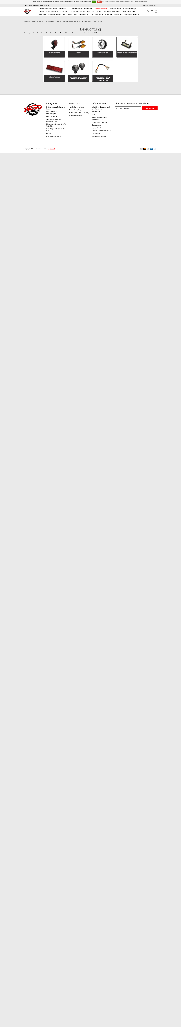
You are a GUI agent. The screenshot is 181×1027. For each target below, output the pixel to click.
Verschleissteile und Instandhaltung (53, 120)
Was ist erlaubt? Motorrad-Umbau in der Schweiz (55, 14)
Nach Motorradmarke (53, 136)
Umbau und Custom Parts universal (126, 14)
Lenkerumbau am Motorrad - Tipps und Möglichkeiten (93, 14)
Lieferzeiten (96, 133)
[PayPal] (155, 149)
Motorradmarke (37, 21)
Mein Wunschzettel (75, 116)
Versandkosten (97, 128)
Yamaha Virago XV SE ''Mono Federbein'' (77, 21)
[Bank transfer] (141, 149)
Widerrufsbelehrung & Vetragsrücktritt (99, 118)
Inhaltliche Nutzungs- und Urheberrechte (101, 108)
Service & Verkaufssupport (101, 131)
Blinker (99, 11)
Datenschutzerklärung (99, 122)
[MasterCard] (144, 149)
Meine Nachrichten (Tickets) (79, 113)
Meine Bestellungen (76, 110)
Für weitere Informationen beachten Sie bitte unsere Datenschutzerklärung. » (125, 2)
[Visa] (148, 149)
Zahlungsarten (97, 125)
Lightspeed (51, 149)
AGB (93, 115)
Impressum (96, 112)
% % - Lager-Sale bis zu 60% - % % (82, 11)
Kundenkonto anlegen (76, 107)
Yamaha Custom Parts (53, 21)
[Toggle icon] (147, 11)
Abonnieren (150, 108)
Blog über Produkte (129, 11)
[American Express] (151, 149)
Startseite (26, 21)
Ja (94, 2)
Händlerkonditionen (99, 136)
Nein (99, 2)
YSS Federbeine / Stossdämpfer (52, 113)
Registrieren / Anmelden (150, 5)
